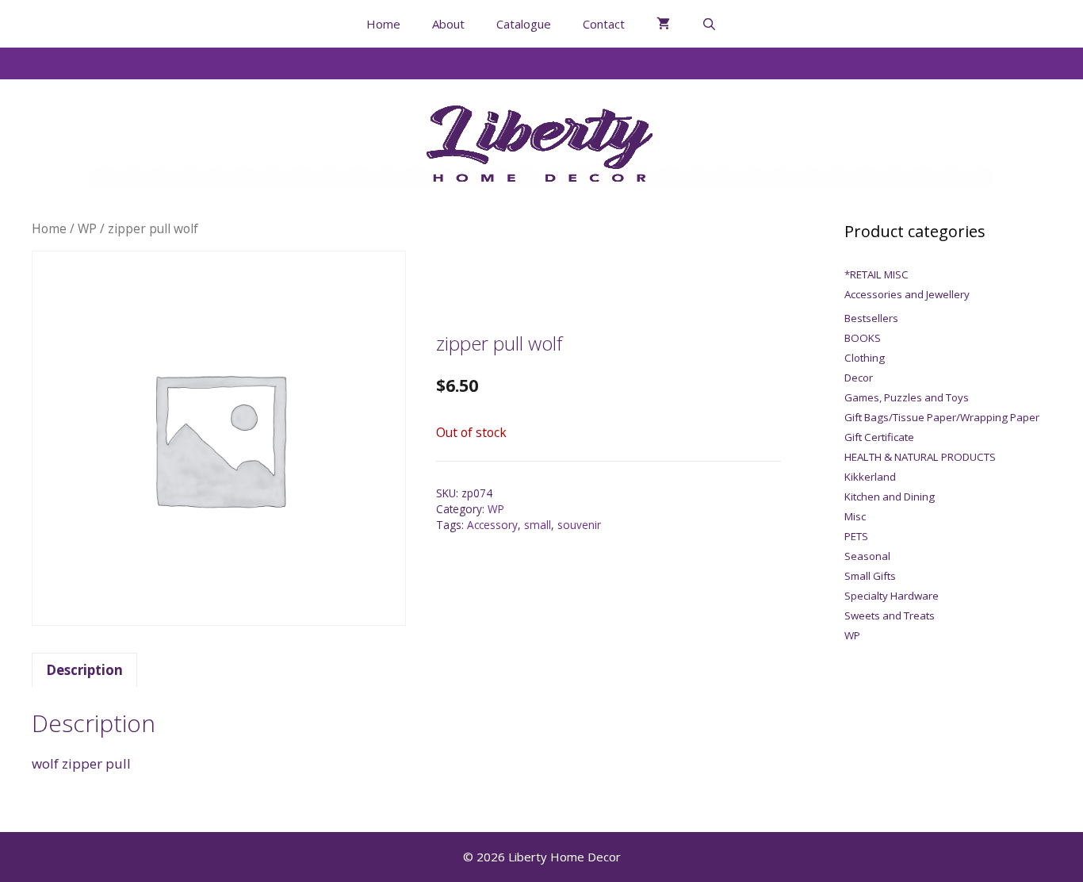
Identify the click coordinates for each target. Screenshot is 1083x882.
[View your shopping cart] (663, 24)
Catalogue (523, 24)
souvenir (579, 524)
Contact (604, 24)
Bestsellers (871, 318)
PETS (856, 536)
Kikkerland (870, 477)
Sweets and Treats (889, 615)
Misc (855, 516)
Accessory (492, 524)
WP (87, 228)
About (448, 24)
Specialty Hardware (891, 596)
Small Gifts (870, 576)
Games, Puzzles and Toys (906, 397)
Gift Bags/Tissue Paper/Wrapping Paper (941, 417)
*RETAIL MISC (876, 274)
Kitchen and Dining (889, 496)
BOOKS (862, 338)
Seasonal (867, 556)
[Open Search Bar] (709, 24)
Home (383, 24)
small (537, 524)
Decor (858, 377)
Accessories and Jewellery (907, 294)
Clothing (864, 358)
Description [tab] (84, 670)
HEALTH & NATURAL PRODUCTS (920, 457)
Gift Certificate (879, 437)
